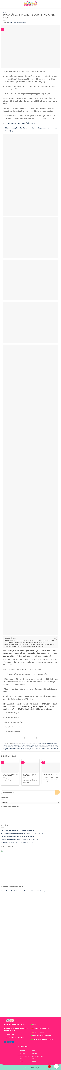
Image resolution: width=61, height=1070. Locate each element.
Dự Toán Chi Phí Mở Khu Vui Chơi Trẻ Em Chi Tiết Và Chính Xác (17, 836)
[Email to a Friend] (32, 738)
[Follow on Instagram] (8, 1042)
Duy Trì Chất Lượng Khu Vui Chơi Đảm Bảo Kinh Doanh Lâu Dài (17, 830)
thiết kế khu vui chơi (8, 750)
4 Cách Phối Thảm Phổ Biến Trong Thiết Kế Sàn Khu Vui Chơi (17, 842)
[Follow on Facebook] (5, 1042)
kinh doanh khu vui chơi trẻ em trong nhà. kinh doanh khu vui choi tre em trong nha (31, 746)
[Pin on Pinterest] (35, 738)
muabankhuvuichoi (21, 22)
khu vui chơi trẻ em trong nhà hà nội (44, 745)
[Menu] (2, 4)
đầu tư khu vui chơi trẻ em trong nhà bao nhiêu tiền (25, 745)
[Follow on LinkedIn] (13, 1042)
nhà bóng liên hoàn (22, 748)
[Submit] (57, 792)
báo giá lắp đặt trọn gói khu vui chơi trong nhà (46, 743)
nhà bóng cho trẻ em (13, 748)
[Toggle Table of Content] (54, 638)
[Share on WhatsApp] (23, 738)
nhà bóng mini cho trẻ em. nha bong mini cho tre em (38, 748)
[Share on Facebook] (26, 738)
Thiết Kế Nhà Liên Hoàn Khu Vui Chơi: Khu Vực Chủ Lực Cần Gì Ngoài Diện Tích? (22, 833)
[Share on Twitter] (29, 738)
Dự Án (4, 12)
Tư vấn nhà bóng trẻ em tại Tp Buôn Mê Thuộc (23, 750)
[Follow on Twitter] (10, 1042)
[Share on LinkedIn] (37, 738)
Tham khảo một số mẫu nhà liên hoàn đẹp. (20, 123)
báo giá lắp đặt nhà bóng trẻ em (28, 743)
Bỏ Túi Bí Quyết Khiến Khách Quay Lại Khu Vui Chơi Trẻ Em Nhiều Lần (19, 839)
